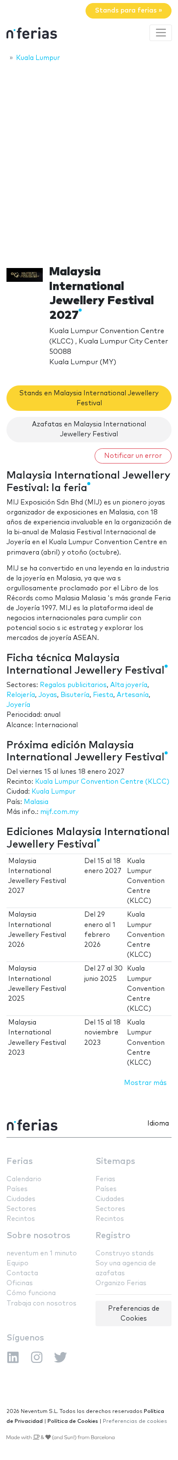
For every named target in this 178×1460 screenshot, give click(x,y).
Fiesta (103, 695)
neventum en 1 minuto (41, 1253)
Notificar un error (133, 456)
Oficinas (19, 1283)
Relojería (20, 695)
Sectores (21, 1209)
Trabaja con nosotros (41, 1303)
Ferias (19, 1161)
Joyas (47, 695)
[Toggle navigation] (160, 33)
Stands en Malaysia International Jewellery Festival (89, 398)
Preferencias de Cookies (133, 1313)
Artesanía (133, 695)
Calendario (23, 1179)
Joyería (18, 705)
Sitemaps (115, 1161)
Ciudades (20, 1199)
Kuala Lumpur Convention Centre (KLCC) (102, 782)
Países (17, 1189)
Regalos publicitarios (73, 685)
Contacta (22, 1273)
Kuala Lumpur (54, 791)
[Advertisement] (89, 161)
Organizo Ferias (120, 1283)
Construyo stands (124, 1253)
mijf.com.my (59, 812)
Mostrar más (145, 1083)
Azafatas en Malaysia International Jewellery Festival (89, 429)
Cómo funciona (31, 1293)
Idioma (158, 1123)
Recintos (20, 1219)
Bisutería (74, 695)
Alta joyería (128, 685)
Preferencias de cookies (135, 1421)
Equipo (17, 1263)
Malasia (36, 802)
